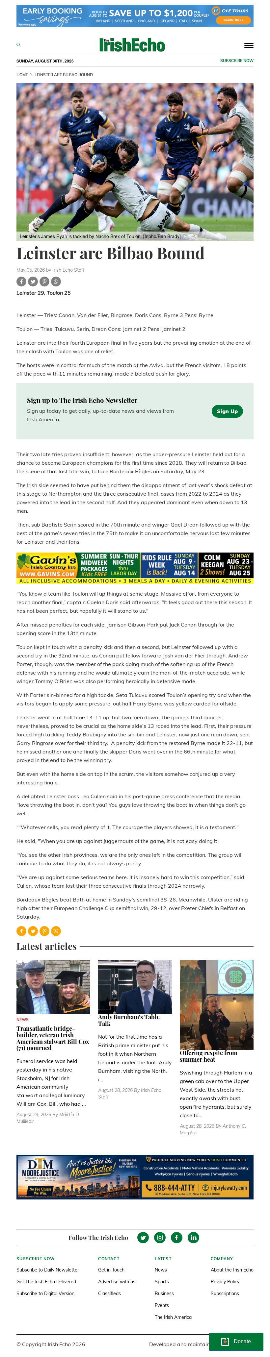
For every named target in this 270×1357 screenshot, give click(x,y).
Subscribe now (237, 60)
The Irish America (173, 1317)
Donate (242, 1341)
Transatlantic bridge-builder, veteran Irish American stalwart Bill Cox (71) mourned (52, 1038)
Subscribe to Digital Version (45, 1293)
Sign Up (227, 411)
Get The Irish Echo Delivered (46, 1282)
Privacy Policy (225, 1282)
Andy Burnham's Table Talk (129, 1020)
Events (162, 1305)
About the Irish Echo (232, 1270)
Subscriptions (225, 1293)
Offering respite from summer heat (208, 1056)
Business (164, 1293)
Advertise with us (116, 1282)
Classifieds (109, 1293)
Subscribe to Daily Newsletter (47, 1270)
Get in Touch (111, 1270)
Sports (162, 1282)
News (161, 1270)
